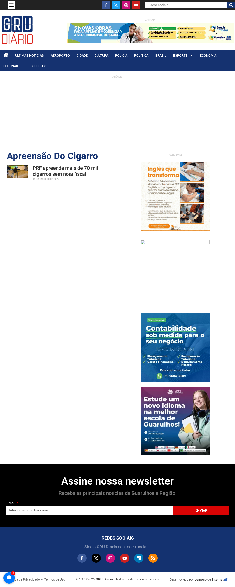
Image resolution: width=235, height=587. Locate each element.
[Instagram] (126, 5)
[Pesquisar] (231, 5)
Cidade (82, 55)
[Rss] (153, 558)
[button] (11, 5)
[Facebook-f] (106, 5)
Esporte (180, 55)
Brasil (160, 55)
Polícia (121, 55)
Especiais (38, 66)
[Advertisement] (117, 112)
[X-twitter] (116, 5)
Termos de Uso (54, 579)
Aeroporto (60, 55)
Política (141, 55)
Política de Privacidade (24, 579)
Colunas (10, 66)
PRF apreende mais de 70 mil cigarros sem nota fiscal (65, 171)
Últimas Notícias (29, 55)
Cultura (101, 55)
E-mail (11, 503)
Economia (208, 55)
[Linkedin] (138, 558)
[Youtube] (136, 5)
